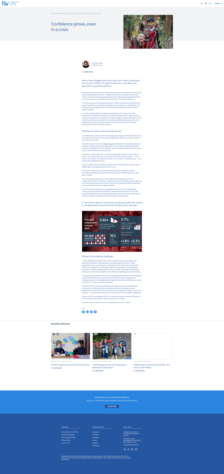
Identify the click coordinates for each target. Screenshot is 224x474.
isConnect (95, 432)
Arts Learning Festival (68, 437)
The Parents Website (68, 435)
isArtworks (95, 445)
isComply (95, 435)
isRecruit (95, 443)
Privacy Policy (65, 440)
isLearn (94, 440)
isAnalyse (95, 437)
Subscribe (112, 406)
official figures (109, 144)
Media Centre (60, 13)
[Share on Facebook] (83, 313)
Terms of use (65, 443)
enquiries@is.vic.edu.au (131, 445)
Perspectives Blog (71, 13)
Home (53, 13)
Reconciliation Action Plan (69, 432)
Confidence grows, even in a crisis (89, 13)
